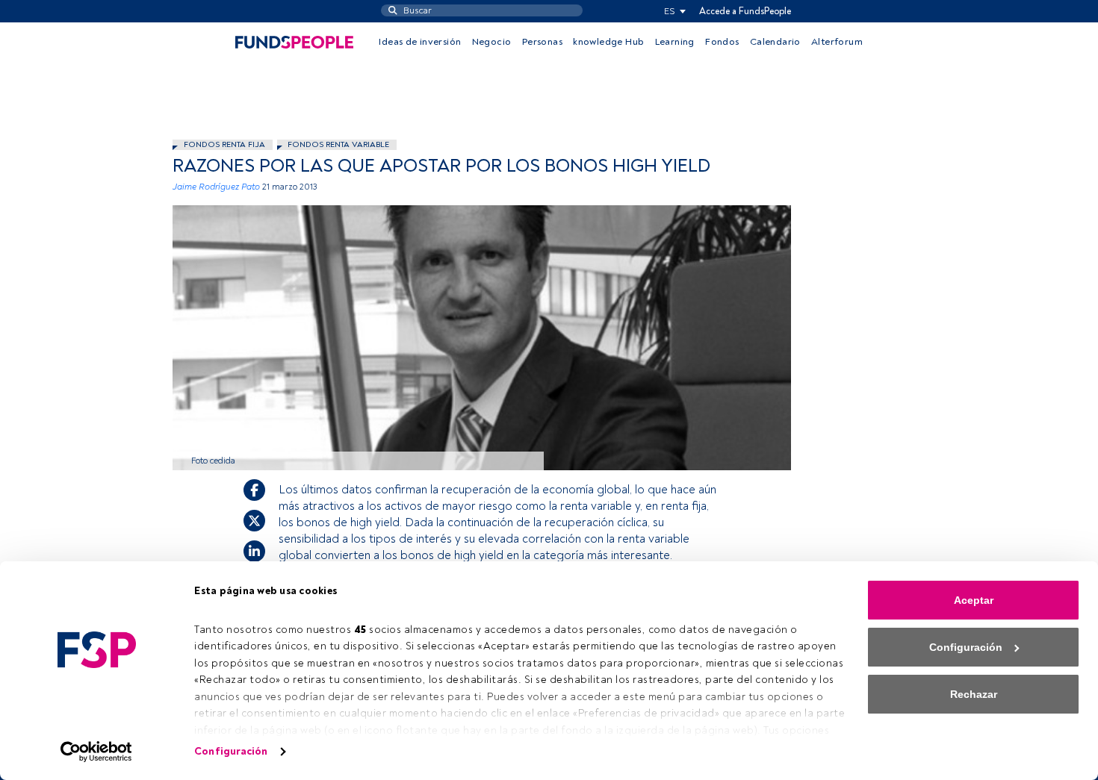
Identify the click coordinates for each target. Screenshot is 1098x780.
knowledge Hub (608, 42)
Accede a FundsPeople (745, 11)
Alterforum (837, 42)
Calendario (775, 42)
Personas (542, 42)
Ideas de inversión (420, 42)
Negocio (492, 42)
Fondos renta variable (338, 144)
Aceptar (973, 600)
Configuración (230, 751)
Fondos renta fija (224, 144)
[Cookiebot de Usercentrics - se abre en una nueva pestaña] (96, 751)
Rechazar (973, 694)
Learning (675, 42)
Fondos (722, 42)
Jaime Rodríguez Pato (216, 187)
